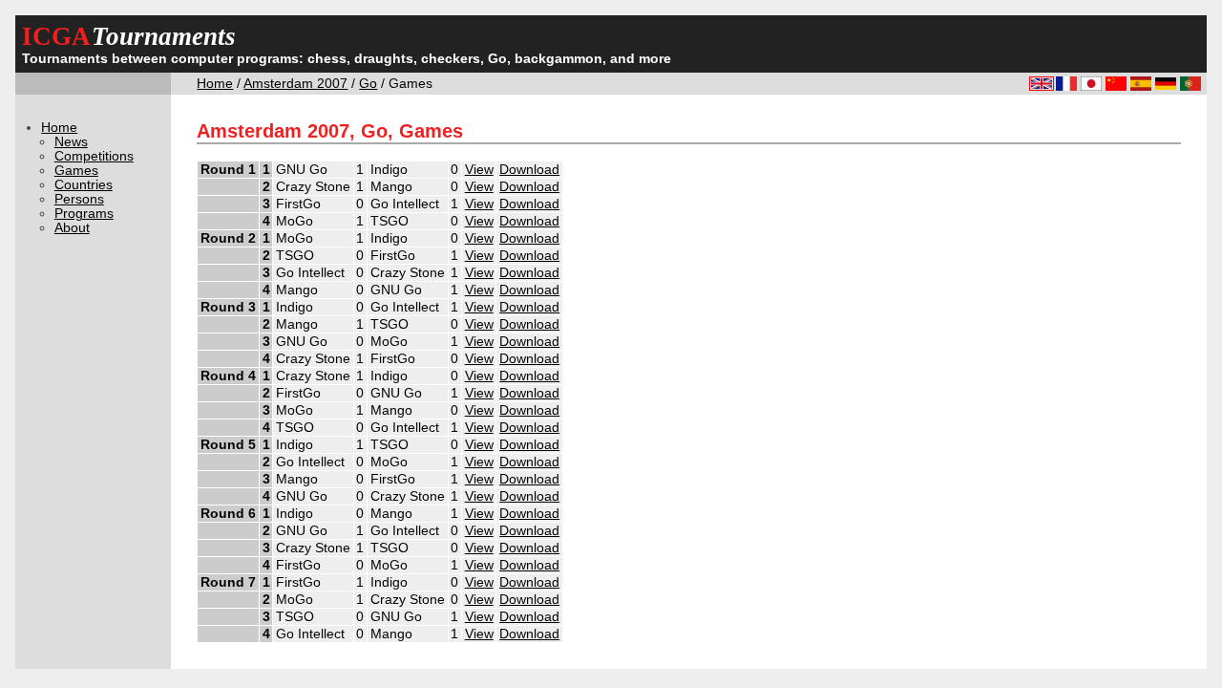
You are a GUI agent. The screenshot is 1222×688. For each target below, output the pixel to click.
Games (76, 170)
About (72, 228)
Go (368, 83)
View (479, 169)
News (71, 142)
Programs (84, 213)
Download (529, 169)
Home (215, 83)
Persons (79, 199)
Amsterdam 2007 (295, 83)
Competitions (94, 156)
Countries (83, 185)
